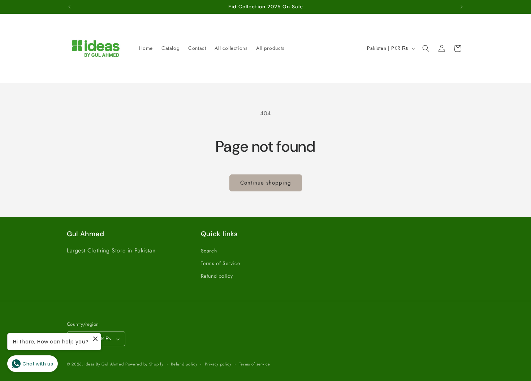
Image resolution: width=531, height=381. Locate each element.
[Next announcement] (462, 7)
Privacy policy (218, 364)
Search (209, 251)
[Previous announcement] (69, 7)
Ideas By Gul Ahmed (104, 364)
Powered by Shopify (144, 364)
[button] (426, 48)
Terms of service (254, 364)
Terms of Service (220, 263)
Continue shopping (265, 183)
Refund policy (217, 276)
